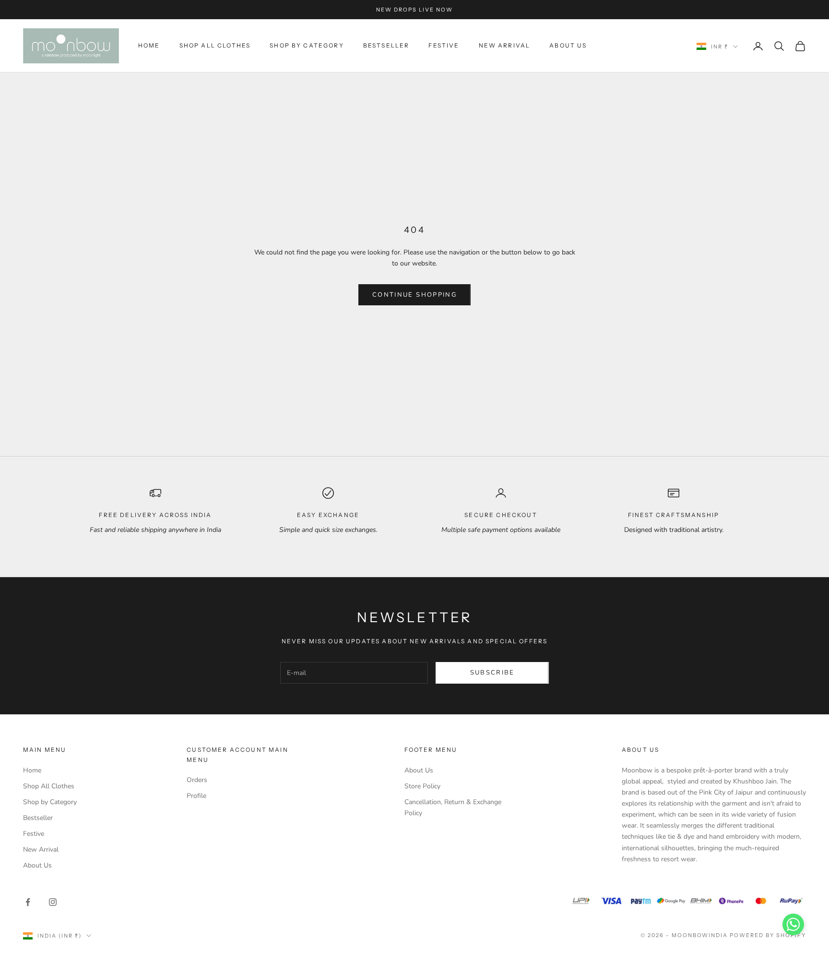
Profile (196, 795)
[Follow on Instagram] (53, 902)
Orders (197, 779)
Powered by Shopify (768, 935)
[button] (793, 924)
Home (149, 45)
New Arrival (505, 45)
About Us (568, 45)
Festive (443, 45)
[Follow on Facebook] (28, 902)
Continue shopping (414, 294)
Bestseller (386, 45)
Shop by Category (307, 45)
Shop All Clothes (215, 45)
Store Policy (422, 786)
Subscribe (492, 672)
